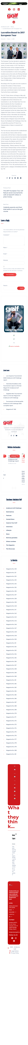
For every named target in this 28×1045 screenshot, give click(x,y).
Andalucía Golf (12, 463)
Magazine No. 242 (11, 613)
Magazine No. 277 (11, 739)
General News (10, 519)
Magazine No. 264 (11, 691)
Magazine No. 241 (11, 609)
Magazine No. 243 (11, 617)
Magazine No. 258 (11, 669)
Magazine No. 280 (11, 750)
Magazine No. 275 (11, 732)
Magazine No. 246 (11, 624)
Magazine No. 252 (11, 646)
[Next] (15, 488)
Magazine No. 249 (11, 635)
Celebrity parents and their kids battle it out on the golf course (13, 209)
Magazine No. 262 (11, 683)
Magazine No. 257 (11, 665)
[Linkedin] (18, 9)
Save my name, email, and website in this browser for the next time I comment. (13, 269)
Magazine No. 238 (11, 598)
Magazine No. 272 (11, 720)
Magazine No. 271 (11, 717)
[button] (14, 22)
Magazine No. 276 (11, 735)
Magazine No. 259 (11, 672)
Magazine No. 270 (11, 713)
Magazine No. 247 (11, 628)
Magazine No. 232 (11, 576)
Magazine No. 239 (11, 602)
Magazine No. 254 (11, 654)
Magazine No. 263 (11, 687)
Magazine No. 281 (11, 754)
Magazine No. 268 (11, 706)
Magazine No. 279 (11, 746)
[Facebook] (9, 9)
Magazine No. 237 (11, 595)
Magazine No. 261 (11, 680)
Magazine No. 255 (11, 658)
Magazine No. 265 (11, 695)
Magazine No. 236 (11, 591)
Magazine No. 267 (11, 702)
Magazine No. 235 (11, 587)
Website (5, 260)
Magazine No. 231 (11, 572)
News (8, 39)
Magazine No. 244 (11, 620)
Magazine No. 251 (11, 643)
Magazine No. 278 (11, 743)
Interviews (9, 526)
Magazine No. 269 (11, 709)
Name (5, 247)
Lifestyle (8, 530)
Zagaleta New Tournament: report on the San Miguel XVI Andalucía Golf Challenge (12, 395)
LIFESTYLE (11, 914)
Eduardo (3, 39)
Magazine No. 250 (11, 639)
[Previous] (13, 488)
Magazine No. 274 (11, 728)
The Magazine (10, 545)
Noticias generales (11, 537)
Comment (6, 235)
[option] (14, 458)
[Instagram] (14, 9)
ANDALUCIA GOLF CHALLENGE (13, 906)
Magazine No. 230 (11, 569)
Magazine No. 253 (11, 650)
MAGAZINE (11, 912)
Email (5, 254)
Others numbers (11, 541)
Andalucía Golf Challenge (14, 456)
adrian (23, 484)
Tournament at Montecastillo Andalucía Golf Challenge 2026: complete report (13, 403)
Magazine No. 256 (11, 661)
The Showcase (10, 549)
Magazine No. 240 (11, 606)
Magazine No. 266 (11, 698)
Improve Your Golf (11, 523)
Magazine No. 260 (11, 676)
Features (8, 515)
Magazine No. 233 (11, 580)
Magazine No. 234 (11, 583)
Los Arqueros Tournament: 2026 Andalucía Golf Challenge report (12, 378)
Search (5, 285)
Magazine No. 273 (11, 724)
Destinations (10, 512)
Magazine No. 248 (11, 632)
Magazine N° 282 (11, 409)
